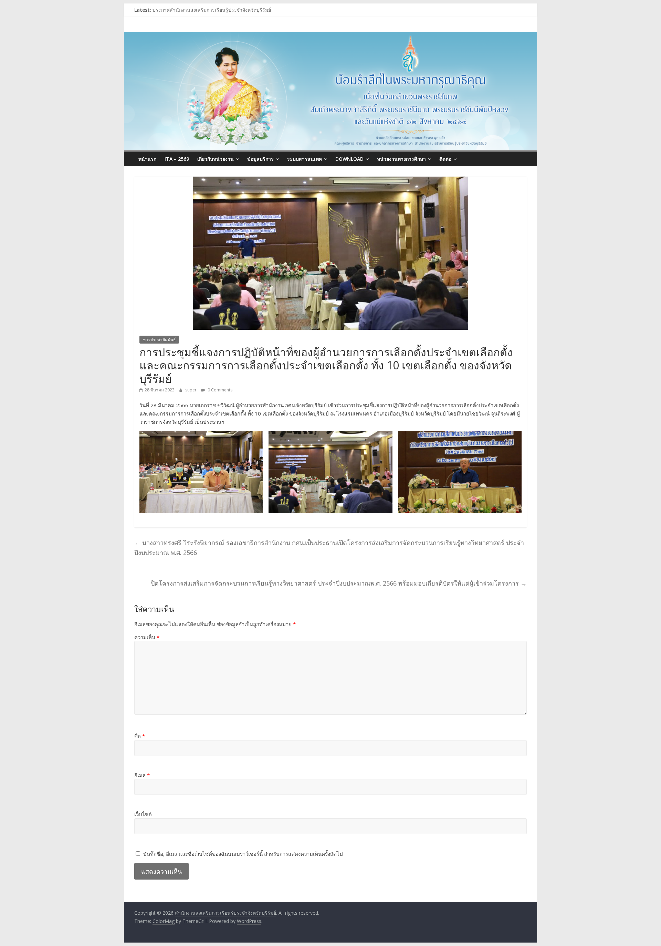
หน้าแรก (147, 159)
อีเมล (142, 775)
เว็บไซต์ (143, 814)
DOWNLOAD (349, 159)
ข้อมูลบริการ (260, 159)
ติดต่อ (445, 159)
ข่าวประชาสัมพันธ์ (159, 340)
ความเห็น (146, 637)
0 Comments (219, 390)
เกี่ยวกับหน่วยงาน (215, 159)
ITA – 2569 (177, 159)
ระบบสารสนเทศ (304, 159)
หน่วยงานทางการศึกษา (401, 159)
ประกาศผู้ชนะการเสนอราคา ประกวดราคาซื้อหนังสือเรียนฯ (215, 10)
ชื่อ (139, 736)
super (191, 390)
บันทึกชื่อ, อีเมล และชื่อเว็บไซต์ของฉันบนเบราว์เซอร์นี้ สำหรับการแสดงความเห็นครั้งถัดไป (243, 853)
